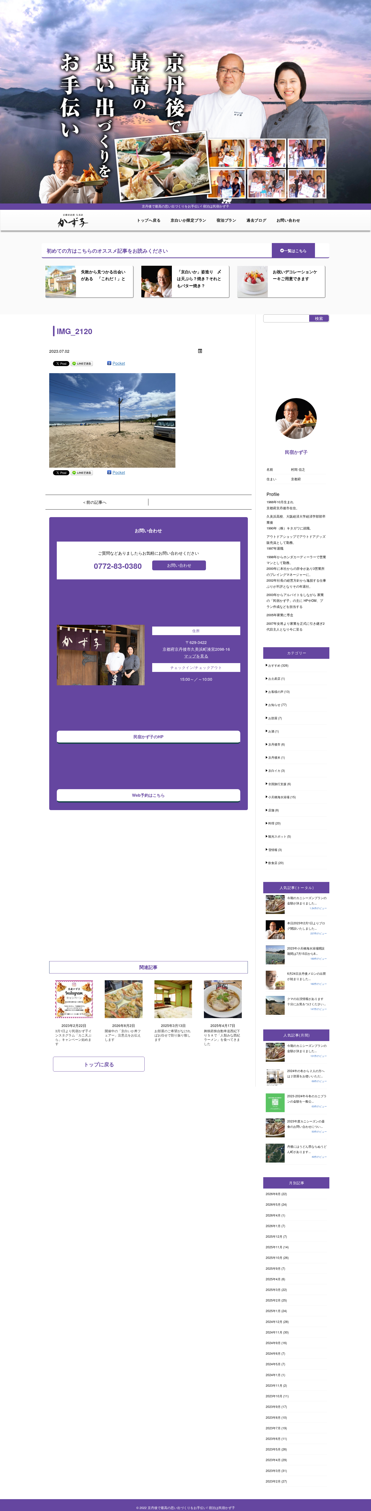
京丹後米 (274, 757)
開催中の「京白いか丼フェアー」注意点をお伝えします (123, 1035)
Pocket (119, 363)
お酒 (271, 731)
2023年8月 (273, 1417)
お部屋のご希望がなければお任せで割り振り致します (172, 1035)
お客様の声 (275, 691)
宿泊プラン (226, 220)
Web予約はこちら (148, 795)
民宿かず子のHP (149, 736)
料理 (271, 823)
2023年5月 (273, 1449)
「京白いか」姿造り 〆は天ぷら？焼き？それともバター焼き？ (199, 278)
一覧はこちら (295, 250)
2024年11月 (274, 1332)
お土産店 (274, 678)
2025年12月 (274, 1236)
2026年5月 (273, 1204)
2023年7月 (273, 1428)
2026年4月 (273, 1215)
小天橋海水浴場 (278, 797)
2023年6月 (273, 1438)
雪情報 (272, 849)
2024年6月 (273, 1353)
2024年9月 (273, 1343)
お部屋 (272, 718)
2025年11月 (274, 1247)
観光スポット (277, 836)
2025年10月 (274, 1257)
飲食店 (272, 863)
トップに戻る (99, 1064)
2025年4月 (273, 1279)
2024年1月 (273, 1375)
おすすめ (274, 665)
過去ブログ (257, 220)
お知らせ (274, 704)
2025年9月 (273, 1268)
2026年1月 (273, 1226)
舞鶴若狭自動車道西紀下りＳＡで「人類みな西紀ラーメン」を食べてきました (222, 1037)
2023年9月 (273, 1406)
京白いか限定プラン (188, 220)
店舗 (271, 810)
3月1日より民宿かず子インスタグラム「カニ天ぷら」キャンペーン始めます (73, 1037)
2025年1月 (273, 1311)
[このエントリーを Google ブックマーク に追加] (109, 363)
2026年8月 (273, 1194)
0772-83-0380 (118, 565)
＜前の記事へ (94, 502)
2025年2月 (273, 1300)
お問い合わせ (289, 220)
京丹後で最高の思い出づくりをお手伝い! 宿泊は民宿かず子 (191, 1507)
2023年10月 (274, 1396)
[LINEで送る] (82, 363)
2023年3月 (273, 1470)
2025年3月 (273, 1289)
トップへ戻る (149, 220)
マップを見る (196, 656)
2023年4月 (273, 1460)
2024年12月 (274, 1321)
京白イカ (274, 770)
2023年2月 (273, 1481)
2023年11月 (274, 1385)
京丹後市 (274, 744)
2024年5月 (273, 1364)
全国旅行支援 (277, 784)
